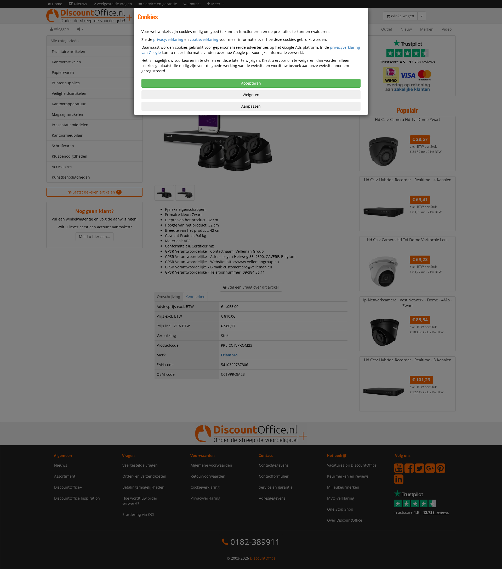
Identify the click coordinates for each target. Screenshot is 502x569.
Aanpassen (251, 106)
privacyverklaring (168, 39)
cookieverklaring (204, 39)
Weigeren (251, 94)
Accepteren (251, 83)
